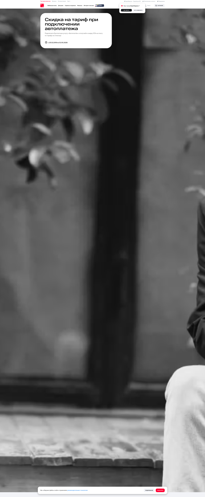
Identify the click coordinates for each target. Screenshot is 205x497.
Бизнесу (54, 1)
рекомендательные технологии (77, 490)
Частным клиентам (45, 1)
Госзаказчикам (62, 1)
